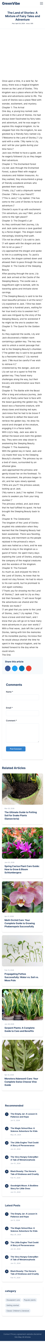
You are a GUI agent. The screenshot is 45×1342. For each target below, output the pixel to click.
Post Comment (16, 749)
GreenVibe (11, 3)
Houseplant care (13, 1300)
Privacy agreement (18, 1334)
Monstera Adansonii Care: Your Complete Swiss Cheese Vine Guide (21, 1081)
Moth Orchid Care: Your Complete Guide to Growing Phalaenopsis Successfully (19, 923)
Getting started (12, 1305)
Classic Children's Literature (17, 1311)
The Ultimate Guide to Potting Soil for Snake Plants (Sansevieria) (20, 815)
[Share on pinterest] (29, 668)
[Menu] (41, 3)
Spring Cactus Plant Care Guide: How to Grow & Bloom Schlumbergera (22, 869)
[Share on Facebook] (7, 668)
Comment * (11, 720)
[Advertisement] (22, 53)
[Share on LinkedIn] (21, 668)
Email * (9, 707)
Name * (9, 691)
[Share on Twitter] (15, 668)
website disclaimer (34, 1334)
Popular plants (30, 1300)
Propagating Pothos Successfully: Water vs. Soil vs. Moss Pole (21, 977)
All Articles (26, 1337)
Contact (7, 1334)
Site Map (18, 1337)
